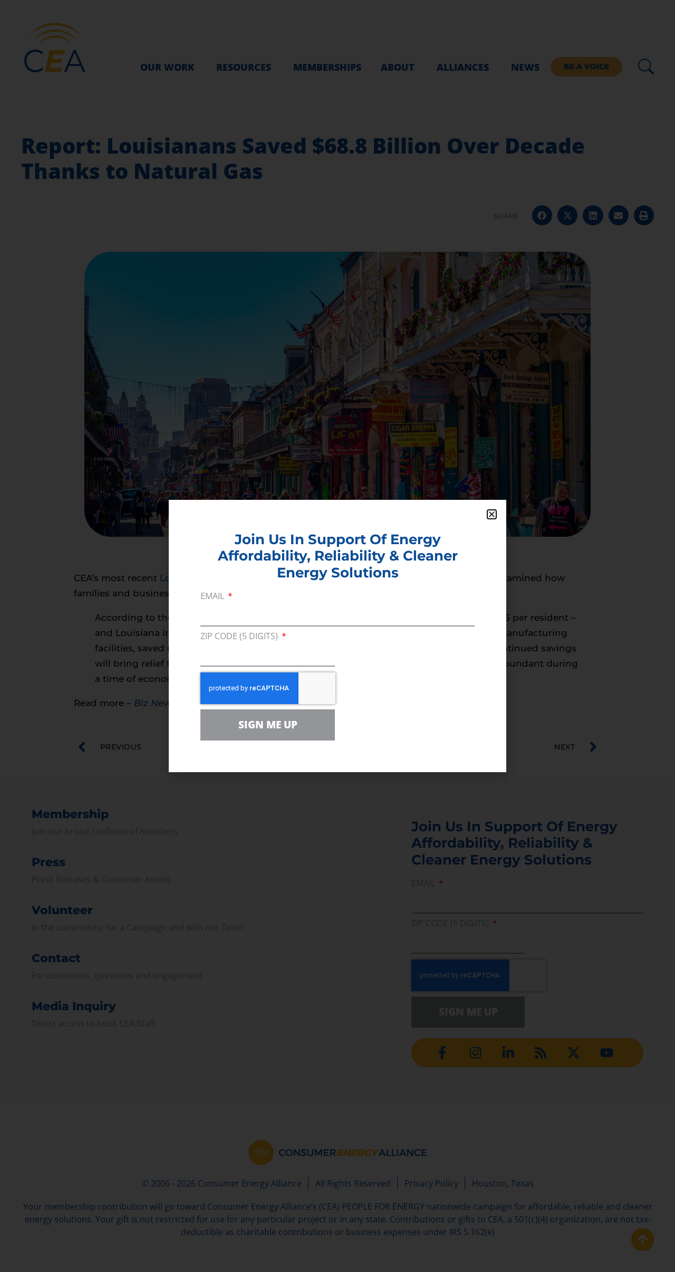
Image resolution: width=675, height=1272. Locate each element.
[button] (492, 514)
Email (213, 597)
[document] (337, 636)
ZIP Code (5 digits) (240, 637)
